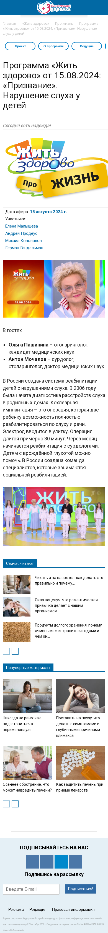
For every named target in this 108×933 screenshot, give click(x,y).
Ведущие (87, 46)
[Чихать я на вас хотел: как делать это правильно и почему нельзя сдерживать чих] (16, 584)
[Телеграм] (61, 862)
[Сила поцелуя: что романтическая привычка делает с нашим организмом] (16, 607)
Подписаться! (80, 889)
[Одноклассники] (32, 862)
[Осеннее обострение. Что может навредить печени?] (27, 763)
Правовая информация (73, 909)
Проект (20, 46)
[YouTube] (75, 862)
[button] (100, 7)
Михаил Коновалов (23, 240)
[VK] (46, 862)
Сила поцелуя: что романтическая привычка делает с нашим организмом (66, 605)
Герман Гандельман (24, 247)
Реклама (16, 909)
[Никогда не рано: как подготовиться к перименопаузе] (27, 696)
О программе (53, 46)
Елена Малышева (21, 226)
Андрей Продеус (21, 233)
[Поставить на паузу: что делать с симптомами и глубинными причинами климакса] (81, 696)
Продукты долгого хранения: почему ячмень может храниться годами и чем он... (68, 630)
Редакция (38, 909)
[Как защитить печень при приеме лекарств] (81, 763)
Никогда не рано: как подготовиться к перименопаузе (22, 724)
